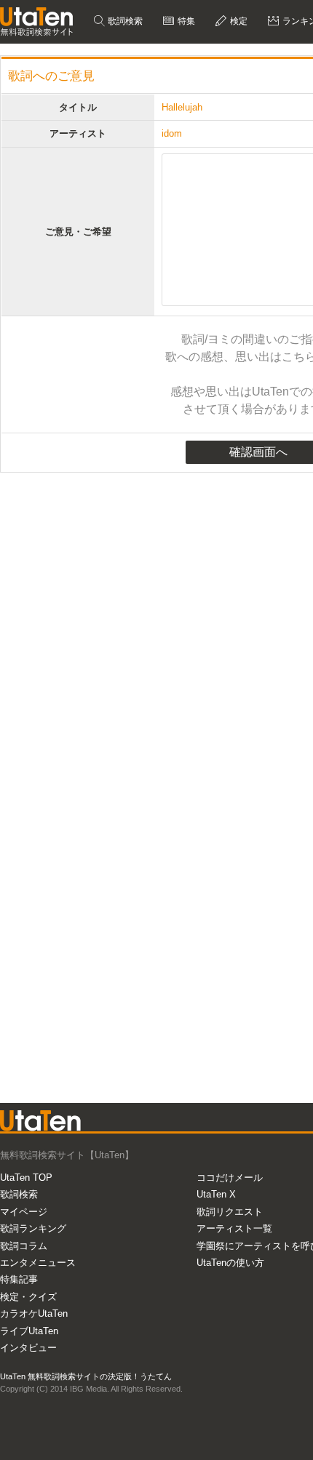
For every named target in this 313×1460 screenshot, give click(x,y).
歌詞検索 (124, 21)
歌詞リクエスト (230, 1211)
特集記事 (19, 1279)
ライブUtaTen (29, 1330)
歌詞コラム (23, 1245)
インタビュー (28, 1347)
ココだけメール (230, 1177)
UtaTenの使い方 (230, 1262)
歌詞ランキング (33, 1228)
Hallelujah (182, 107)
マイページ (23, 1211)
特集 (185, 21)
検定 (237, 21)
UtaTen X (216, 1194)
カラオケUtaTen (34, 1313)
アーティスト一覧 (234, 1228)
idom (172, 133)
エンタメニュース (38, 1262)
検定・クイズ (28, 1296)
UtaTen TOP (26, 1177)
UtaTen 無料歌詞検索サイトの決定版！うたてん (86, 1376)
